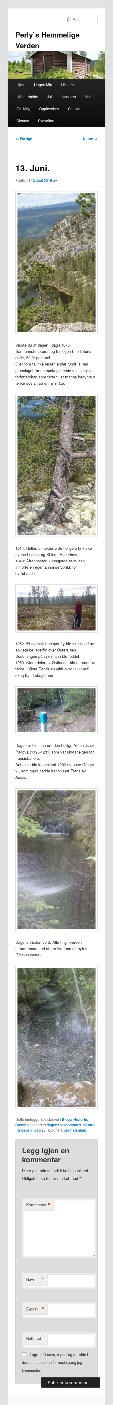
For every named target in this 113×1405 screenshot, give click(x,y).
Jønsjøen (68, 96)
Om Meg (23, 108)
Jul (49, 96)
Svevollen (46, 120)
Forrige (23, 138)
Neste (90, 138)
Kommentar (38, 1205)
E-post (35, 1309)
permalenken (75, 1130)
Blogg (67, 1119)
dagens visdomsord (64, 1124)
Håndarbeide (27, 96)
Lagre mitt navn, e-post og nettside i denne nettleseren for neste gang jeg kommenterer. (55, 1362)
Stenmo (23, 120)
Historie (67, 84)
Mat (88, 96)
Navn (35, 1279)
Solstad (74, 108)
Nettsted (33, 1338)
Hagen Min (43, 84)
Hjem (21, 84)
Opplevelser (49, 108)
